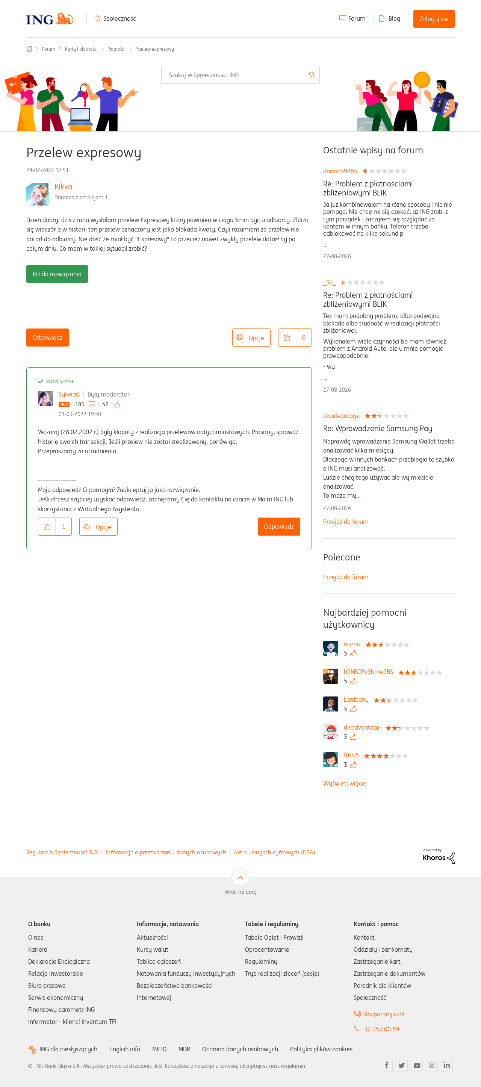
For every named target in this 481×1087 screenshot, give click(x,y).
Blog (394, 18)
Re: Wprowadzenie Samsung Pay (377, 428)
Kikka (63, 186)
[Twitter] (402, 1066)
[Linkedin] (447, 1066)
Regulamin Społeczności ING (61, 852)
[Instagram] (432, 1066)
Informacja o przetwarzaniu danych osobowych (166, 852)
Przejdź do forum (346, 521)
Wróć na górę (240, 892)
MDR (184, 1049)
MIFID (159, 1049)
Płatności (116, 49)
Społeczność (119, 18)
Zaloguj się (434, 19)
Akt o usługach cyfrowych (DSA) (274, 852)
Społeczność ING (29, 49)
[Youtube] (417, 1066)
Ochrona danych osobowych (240, 1049)
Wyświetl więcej (345, 783)
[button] (287, 338)
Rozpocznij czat (384, 1014)
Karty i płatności (81, 49)
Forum (357, 18)
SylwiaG (69, 394)
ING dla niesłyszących (68, 1049)
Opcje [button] (256, 338)
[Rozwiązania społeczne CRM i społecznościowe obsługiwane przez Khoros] (439, 855)
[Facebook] (387, 1066)
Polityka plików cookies (321, 1049)
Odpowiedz (47, 337)
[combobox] (240, 75)
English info (124, 1049)
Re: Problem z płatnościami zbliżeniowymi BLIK (368, 188)
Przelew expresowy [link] (154, 49)
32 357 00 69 (381, 1029)
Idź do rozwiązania (57, 274)
